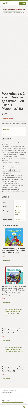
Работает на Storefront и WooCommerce (12, 402)
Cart (22, 406)
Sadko (5, 3)
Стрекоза (18, 219)
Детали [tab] (5, 133)
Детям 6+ (18, 206)
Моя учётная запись (4, 407)
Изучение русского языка (18, 212)
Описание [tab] (6, 129)
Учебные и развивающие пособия (17, 9)
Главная (5, 9)
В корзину (6, 260)
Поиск (14, 407)
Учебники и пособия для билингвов (12, 11)
